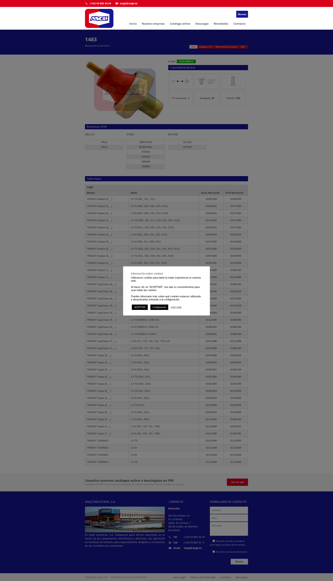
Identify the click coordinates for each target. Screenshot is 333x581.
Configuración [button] (159, 307)
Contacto (239, 23)
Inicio (133, 23)
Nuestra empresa (153, 23)
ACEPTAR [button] (139, 307)
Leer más (176, 307)
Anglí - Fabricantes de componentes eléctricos (99, 18)
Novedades (221, 23)
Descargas (201, 23)
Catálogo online (180, 23)
